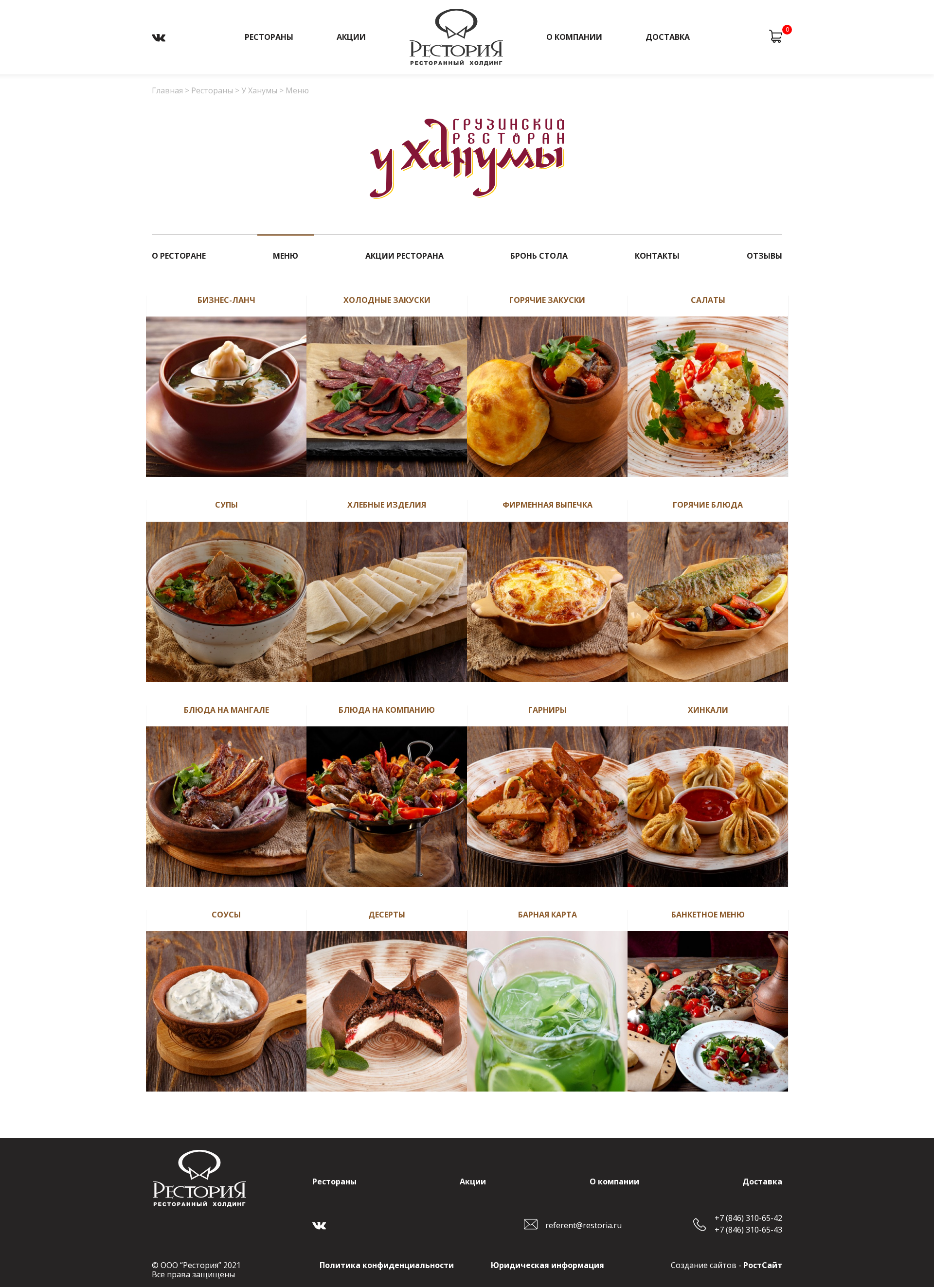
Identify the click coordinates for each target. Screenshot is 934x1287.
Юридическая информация (547, 1265)
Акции (351, 37)
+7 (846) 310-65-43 (748, 1229)
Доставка (668, 37)
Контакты (657, 255)
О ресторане (179, 255)
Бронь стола (539, 255)
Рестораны (269, 37)
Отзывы (764, 255)
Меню (285, 255)
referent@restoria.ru (583, 1225)
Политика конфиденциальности (387, 1265)
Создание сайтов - (726, 1265)
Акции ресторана (404, 255)
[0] (775, 37)
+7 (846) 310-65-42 (748, 1218)
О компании (574, 37)
